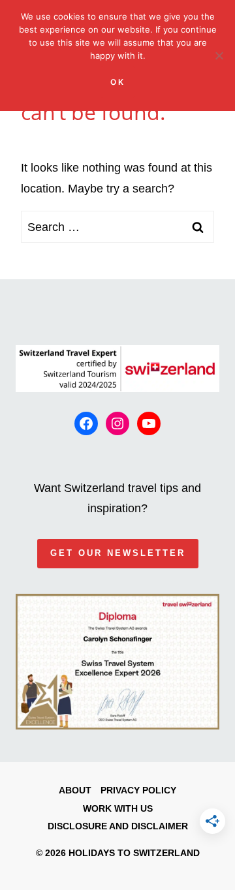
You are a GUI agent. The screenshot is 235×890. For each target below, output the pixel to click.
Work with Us (118, 808)
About (75, 790)
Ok (117, 82)
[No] (218, 55)
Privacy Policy (138, 790)
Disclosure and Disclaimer (118, 826)
